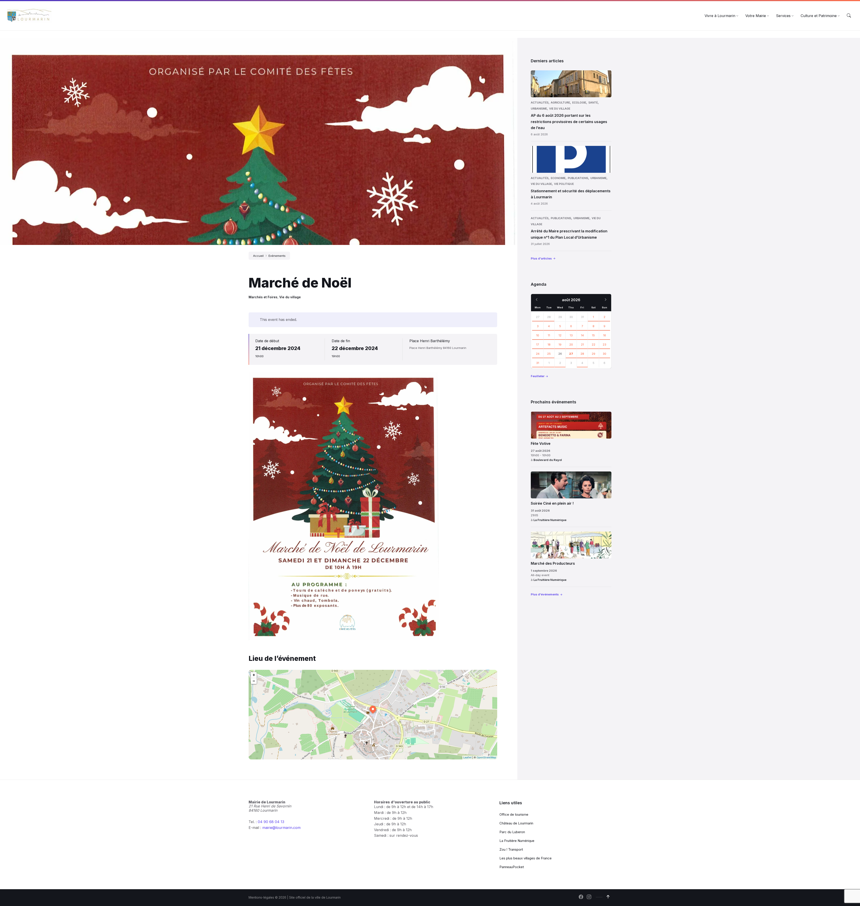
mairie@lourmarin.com (281, 827)
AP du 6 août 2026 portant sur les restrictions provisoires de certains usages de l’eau (569, 121)
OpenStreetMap (486, 757)
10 (537, 335)
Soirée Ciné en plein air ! (552, 503)
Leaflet (467, 757)
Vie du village (290, 297)
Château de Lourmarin (516, 823)
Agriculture (560, 102)
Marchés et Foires (263, 297)
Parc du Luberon (512, 832)
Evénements (277, 255)
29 (593, 353)
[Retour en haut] (608, 896)
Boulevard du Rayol (547, 460)
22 (593, 344)
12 (560, 335)
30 (604, 353)
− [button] (254, 681)
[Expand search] (848, 15)
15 (593, 335)
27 (538, 317)
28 (549, 317)
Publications (578, 178)
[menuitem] (720, 15)
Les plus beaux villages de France (525, 858)
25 (549, 353)
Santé (593, 102)
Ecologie (579, 102)
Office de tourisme (513, 814)
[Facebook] (581, 897)
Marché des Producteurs (553, 563)
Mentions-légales (261, 897)
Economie (558, 178)
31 (537, 363)
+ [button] (254, 674)
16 (604, 335)
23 (604, 344)
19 (560, 344)
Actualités (539, 102)
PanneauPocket (511, 867)
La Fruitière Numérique (549, 520)
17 (537, 344)
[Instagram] (589, 897)
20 (571, 344)
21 (582, 344)
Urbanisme (539, 108)
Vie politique (564, 184)
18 (549, 344)
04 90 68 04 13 (271, 822)
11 (549, 335)
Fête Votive (540, 443)
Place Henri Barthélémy (429, 341)
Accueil (258, 255)
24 (538, 353)
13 (571, 335)
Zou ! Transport (511, 849)
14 (582, 335)
